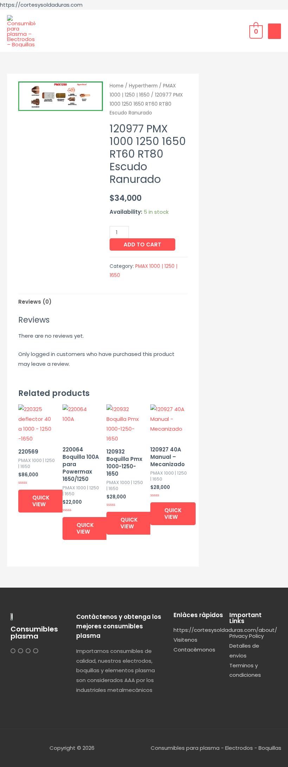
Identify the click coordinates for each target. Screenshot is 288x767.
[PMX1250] (60, 96)
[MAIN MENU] (274, 31)
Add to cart (142, 244)
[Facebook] (35, 650)
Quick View (41, 501)
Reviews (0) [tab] (35, 301)
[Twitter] (20, 650)
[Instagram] (13, 650)
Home (117, 85)
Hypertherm (143, 85)
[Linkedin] (28, 650)
